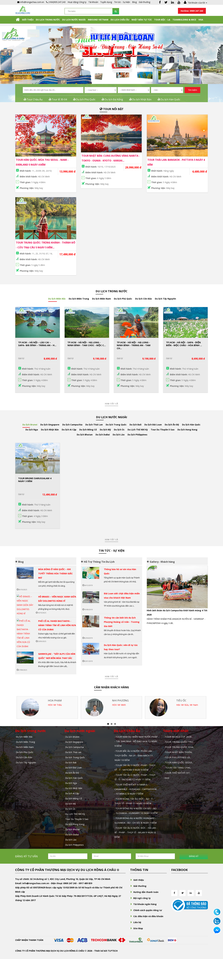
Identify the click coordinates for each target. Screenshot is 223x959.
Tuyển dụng (106, 2)
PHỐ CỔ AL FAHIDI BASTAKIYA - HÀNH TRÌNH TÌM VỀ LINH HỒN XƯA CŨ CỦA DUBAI (57, 625)
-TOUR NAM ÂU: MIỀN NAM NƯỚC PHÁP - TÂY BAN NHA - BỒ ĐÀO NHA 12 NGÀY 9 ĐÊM (136, 741)
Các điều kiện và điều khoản (148, 916)
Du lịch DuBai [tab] (103, 434)
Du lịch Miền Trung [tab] (79, 298)
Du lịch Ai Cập (72, 793)
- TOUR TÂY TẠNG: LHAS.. (177, 767)
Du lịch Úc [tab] (119, 429)
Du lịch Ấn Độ (72, 772)
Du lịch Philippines (74, 844)
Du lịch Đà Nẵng (114, 99)
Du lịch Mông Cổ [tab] (88, 429)
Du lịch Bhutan (72, 829)
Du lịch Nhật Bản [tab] (50, 429)
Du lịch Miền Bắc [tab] (57, 298)
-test (166, 777)
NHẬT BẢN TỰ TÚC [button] (142, 19)
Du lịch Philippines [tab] (137, 434)
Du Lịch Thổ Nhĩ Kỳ (75, 813)
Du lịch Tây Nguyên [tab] (165, 298)
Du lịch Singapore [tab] (49, 424)
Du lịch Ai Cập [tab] (69, 429)
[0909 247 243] (217, 911)
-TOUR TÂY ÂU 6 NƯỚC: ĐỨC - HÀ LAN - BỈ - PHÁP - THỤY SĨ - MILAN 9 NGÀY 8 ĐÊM (136, 832)
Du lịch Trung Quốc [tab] (116, 424)
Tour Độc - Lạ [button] (162, 19)
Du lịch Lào (70, 839)
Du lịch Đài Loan (73, 767)
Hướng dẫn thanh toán (145, 892)
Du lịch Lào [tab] (119, 434)
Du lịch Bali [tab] (135, 424)
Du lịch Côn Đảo (24, 757)
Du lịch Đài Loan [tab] (153, 424)
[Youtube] (179, 2)
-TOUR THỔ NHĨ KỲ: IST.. (177, 772)
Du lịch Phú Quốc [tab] (123, 298)
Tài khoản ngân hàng (145, 904)
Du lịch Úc (70, 808)
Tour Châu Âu (34, 99)
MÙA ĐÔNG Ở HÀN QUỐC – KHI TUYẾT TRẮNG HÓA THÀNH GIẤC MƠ (55, 573)
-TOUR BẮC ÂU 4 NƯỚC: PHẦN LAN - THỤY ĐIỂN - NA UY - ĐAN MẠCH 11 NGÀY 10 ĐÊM (134, 755)
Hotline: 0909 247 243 (192, 10)
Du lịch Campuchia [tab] (72, 424)
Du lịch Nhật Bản (141, 99)
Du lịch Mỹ (70, 803)
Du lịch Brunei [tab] (29, 424)
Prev (151, 588)
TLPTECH (113, 950)
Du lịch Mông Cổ (73, 798)
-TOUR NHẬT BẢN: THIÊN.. (178, 752)
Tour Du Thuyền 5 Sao (76, 819)
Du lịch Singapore (74, 741)
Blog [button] (134, 2)
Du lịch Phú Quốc (85, 99)
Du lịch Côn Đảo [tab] (143, 298)
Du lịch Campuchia (74, 746)
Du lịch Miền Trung (25, 741)
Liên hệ (137, 922)
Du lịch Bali (70, 762)
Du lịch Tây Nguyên (26, 762)
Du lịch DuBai (72, 834)
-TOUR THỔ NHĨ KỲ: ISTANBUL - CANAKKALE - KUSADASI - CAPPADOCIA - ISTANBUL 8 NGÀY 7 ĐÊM (135, 789)
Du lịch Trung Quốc (75, 757)
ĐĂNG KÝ (193, 856)
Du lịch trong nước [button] (48, 19)
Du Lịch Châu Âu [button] (120, 19)
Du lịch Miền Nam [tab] (101, 298)
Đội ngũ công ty (142, 898)
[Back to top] (217, 940)
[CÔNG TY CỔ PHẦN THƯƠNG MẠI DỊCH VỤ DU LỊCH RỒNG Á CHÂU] (22, 10)
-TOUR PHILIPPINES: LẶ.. (177, 757)
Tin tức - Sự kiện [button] (122, 2)
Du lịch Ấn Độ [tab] (172, 424)
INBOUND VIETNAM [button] (98, 19)
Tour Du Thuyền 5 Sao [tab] (162, 429)
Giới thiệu (28, 19)
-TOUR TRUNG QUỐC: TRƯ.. (179, 741)
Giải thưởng (144, 2)
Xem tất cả (111, 403)
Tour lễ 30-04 (59, 99)
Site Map (138, 928)
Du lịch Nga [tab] (31, 429)
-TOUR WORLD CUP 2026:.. (178, 736)
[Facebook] (160, 2)
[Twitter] (166, 2)
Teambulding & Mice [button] (184, 19)
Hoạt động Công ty (77, 2)
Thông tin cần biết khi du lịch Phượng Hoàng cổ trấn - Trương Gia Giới (121, 622)
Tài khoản (93, 2)
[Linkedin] (172, 2)
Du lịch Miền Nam (25, 746)
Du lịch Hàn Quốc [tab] (191, 424)
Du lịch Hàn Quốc (170, 99)
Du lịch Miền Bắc (24, 736)
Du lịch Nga (71, 783)
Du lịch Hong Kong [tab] (187, 429)
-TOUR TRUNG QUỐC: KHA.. (179, 746)
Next (203, 588)
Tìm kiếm (192, 90)
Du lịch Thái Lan (73, 752)
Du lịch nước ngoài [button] (74, 19)
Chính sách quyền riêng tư (147, 910)
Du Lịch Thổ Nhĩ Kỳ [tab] (138, 429)
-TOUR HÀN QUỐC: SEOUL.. (178, 762)
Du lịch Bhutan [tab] (85, 434)
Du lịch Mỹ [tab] (105, 429)
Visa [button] (200, 19)
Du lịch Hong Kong (74, 824)
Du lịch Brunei (72, 736)
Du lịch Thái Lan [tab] (94, 424)
